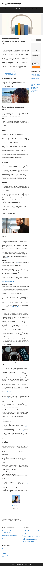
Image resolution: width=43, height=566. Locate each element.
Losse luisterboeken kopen (9, 75)
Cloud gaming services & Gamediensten (31, 8)
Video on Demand (19, 8)
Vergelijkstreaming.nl (12, 3)
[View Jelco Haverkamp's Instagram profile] (19, 505)
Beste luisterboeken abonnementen (11, 73)
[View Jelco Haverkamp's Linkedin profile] (14, 505)
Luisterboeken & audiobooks (5, 11)
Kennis (4, 518)
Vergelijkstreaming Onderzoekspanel (8, 538)
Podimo (10, 127)
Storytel (16, 367)
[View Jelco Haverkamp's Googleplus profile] (17, 505)
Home (2, 8)
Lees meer (8, 478)
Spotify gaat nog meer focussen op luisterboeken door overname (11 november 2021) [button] (15, 442)
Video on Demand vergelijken (7, 532)
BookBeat (22, 215)
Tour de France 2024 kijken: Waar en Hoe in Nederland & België (35, 84)
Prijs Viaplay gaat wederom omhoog (29, 541)
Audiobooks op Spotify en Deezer (10, 74)
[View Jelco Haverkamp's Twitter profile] (12, 505)
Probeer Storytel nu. (10, 391)
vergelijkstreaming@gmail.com (19, 510)
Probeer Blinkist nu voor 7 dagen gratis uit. (10, 159)
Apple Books (25, 426)
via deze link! (12, 215)
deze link (7, 257)
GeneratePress (28, 564)
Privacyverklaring (34, 64)
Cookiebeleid (4, 553)
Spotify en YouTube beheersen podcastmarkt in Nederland (12, 520)
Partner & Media (4, 550)
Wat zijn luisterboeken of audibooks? (11, 71)
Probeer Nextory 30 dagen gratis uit (8, 281)
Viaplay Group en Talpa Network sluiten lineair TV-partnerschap (35, 75)
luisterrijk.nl (12, 428)
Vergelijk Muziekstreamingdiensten (8, 533)
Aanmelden (36, 66)
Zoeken (32, 37)
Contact (3, 551)
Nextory (18, 262)
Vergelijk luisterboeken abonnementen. (9, 418)
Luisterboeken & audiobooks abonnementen (9, 535)
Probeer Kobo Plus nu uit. (16, 306)
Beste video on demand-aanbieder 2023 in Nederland (11, 519)
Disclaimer (4, 556)
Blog (14, 11)
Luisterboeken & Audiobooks (9, 518)
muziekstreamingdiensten (6, 397)
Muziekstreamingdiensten (9, 8)
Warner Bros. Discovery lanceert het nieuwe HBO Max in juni (36, 80)
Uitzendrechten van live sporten (7, 537)
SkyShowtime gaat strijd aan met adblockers (30, 539)
